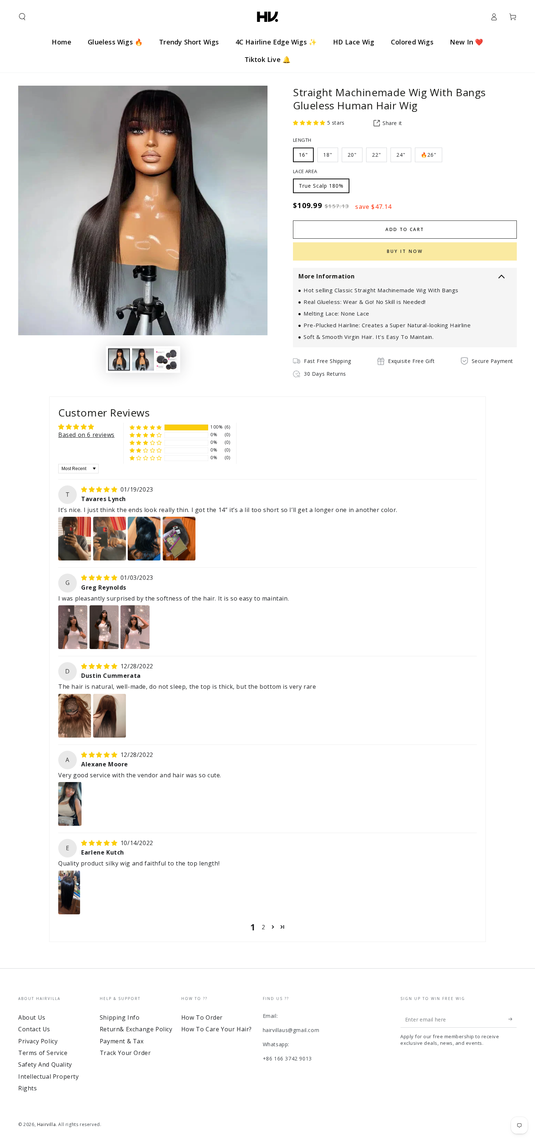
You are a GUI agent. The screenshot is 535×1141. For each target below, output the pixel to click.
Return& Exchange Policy (136, 1029)
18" (327, 154)
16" (303, 154)
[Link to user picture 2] (109, 538)
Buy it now (405, 251)
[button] (22, 17)
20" (352, 154)
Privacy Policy (38, 1041)
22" (376, 154)
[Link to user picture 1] (74, 538)
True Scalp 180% (321, 185)
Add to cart (404, 229)
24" (400, 154)
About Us (31, 1017)
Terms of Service (43, 1053)
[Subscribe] (512, 1019)
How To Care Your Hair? (216, 1029)
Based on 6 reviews (86, 435)
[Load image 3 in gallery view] (167, 359)
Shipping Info (120, 1017)
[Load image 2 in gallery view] (143, 359)
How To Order (202, 1017)
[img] (100, 489)
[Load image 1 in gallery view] (119, 359)
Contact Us (34, 1029)
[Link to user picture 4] (179, 538)
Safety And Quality (45, 1064)
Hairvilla (46, 1124)
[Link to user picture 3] (144, 538)
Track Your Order (125, 1053)
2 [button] (263, 927)
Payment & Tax (122, 1041)
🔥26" (428, 154)
